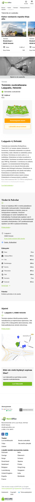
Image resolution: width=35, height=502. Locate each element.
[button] (24, 24)
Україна (20, 461)
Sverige (4, 455)
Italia (19, 452)
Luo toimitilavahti (7, 440)
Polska (20, 464)
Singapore (21, 470)
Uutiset (3, 446)
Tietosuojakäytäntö (7, 488)
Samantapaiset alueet (17, 120)
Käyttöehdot (17, 488)
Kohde (9, 7)
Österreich (21, 455)
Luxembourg (5, 470)
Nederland (4, 464)
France (3, 479)
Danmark (4, 452)
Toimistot (15, 7)
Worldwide (21, 476)
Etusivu (3, 7)
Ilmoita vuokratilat (24, 440)
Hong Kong (21, 467)
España (4, 476)
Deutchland (5, 461)
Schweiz (20, 458)
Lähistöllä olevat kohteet (17, 126)
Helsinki (3, 9)
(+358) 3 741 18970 (7, 429)
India (19, 473)
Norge (3, 458)
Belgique (4, 467)
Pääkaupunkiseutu (25, 7)
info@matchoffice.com (8, 427)
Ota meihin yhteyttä (24, 443)
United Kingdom (6, 473)
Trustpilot (4, 398)
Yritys (3, 443)
